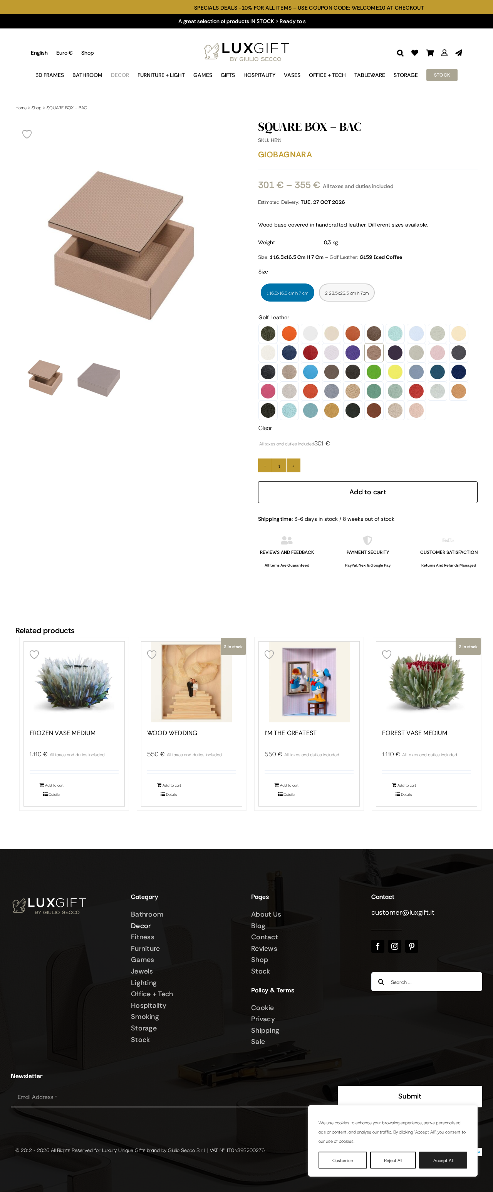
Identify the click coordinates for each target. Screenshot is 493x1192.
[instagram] (394, 946)
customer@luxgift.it (402, 912)
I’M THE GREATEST (291, 733)
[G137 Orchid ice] (331, 352)
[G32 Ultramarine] (458, 372)
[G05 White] (310, 333)
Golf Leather (273, 317)
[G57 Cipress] (268, 410)
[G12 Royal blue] (289, 352)
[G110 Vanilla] (458, 333)
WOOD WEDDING (172, 733)
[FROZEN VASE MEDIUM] (74, 682)
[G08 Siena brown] (352, 333)
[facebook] (377, 946)
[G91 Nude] (416, 410)
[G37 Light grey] (289, 391)
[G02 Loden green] (268, 333)
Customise (342, 1160)
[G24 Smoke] (331, 372)
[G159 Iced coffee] (374, 352)
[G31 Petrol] (437, 372)
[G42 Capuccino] (352, 391)
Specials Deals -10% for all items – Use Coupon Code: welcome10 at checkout (228, 8)
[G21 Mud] (289, 372)
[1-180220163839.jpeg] (125, 246)
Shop (37, 107)
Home (21, 107)
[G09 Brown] (374, 333)
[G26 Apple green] (374, 372)
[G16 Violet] (395, 352)
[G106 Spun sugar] (416, 333)
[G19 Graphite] (458, 352)
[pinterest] (411, 946)
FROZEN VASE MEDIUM (63, 733)
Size (263, 271)
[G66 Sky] (310, 410)
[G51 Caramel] (458, 391)
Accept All (443, 1160)
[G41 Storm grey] (331, 391)
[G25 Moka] (352, 372)
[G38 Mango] (310, 391)
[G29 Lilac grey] (416, 372)
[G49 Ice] (437, 391)
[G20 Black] (268, 372)
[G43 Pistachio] (374, 391)
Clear (265, 427)
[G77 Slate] (352, 410)
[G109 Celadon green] (437, 333)
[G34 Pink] (268, 391)
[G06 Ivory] (331, 333)
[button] (400, 53)
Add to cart (367, 492)
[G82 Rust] (374, 410)
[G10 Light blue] (395, 333)
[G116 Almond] (268, 352)
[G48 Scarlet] (416, 391)
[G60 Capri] (289, 410)
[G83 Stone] (395, 410)
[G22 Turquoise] (310, 372)
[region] (393, 1141)
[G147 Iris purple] (352, 352)
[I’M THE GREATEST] (309, 682)
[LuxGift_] (246, 41)
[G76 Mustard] (331, 410)
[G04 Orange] (289, 333)
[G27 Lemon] (395, 372)
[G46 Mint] (395, 391)
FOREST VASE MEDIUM (415, 733)
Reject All (393, 1160)
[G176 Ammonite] (416, 352)
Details (54, 794)
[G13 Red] (310, 352)
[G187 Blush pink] (437, 352)
